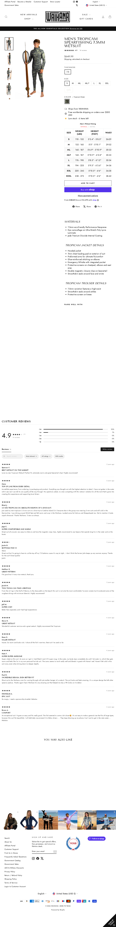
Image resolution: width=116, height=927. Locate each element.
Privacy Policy (10, 871)
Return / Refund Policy (13, 875)
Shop (28, 18)
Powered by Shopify (58, 910)
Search (7, 838)
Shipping (67, 59)
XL (100, 83)
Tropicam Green (67, 101)
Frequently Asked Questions (16, 857)
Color (74, 97)
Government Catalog (13, 860)
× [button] (114, 925)
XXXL (68, 89)
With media (59, 456)
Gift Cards (86, 18)
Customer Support (41, 1)
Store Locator (55, 1)
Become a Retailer (24, 1)
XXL (107, 83)
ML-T (87, 83)
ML (79, 83)
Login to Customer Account (15, 886)
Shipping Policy (11, 879)
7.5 (67, 71)
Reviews (6, 449)
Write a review (107, 449)
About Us (8, 842)
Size (66, 79)
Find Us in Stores (11, 853)
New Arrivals (28, 14)
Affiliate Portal (10, 1)
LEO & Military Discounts (14, 868)
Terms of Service (11, 882)
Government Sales (12, 5)
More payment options (88, 195)
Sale (85, 14)
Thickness (69, 67)
